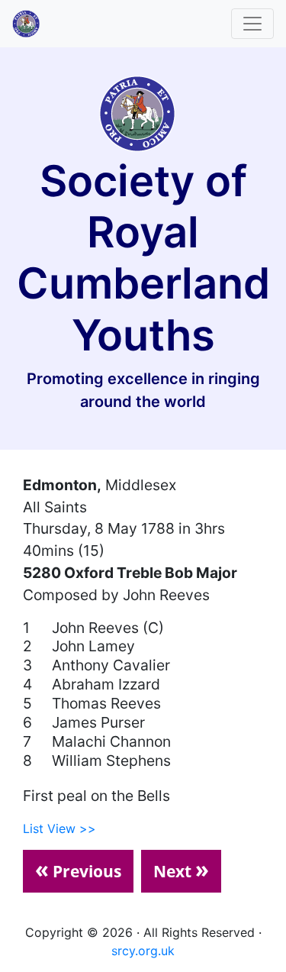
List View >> (59, 828)
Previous (78, 869)
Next (181, 869)
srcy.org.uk (143, 950)
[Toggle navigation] (252, 23)
